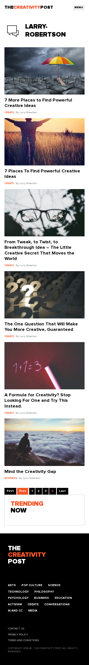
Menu (78, 7)
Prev (22, 491)
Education (63, 598)
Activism (15, 604)
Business (41, 598)
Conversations (57, 604)
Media (32, 610)
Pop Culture (32, 585)
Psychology (18, 598)
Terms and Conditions (23, 640)
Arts (12, 585)
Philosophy (44, 591)
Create (33, 604)
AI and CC (15, 610)
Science (54, 585)
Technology (18, 591)
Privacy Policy (18, 634)
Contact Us (16, 628)
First (10, 491)
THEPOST (27, 555)
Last (62, 491)
